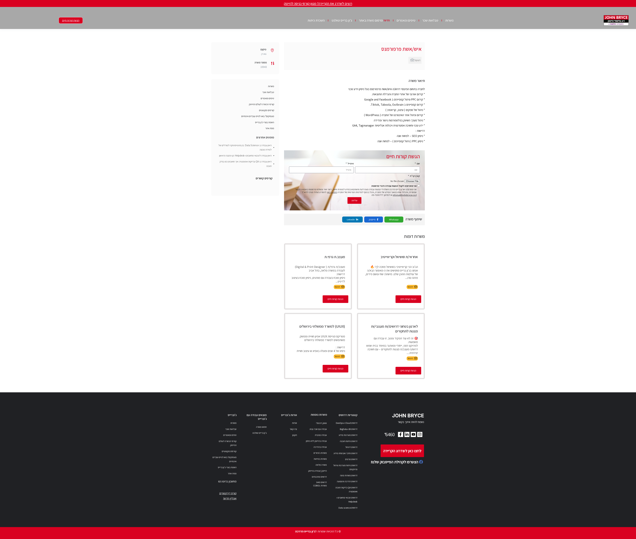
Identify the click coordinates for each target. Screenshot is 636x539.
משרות (449, 20)
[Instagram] (419, 434)
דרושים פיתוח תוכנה (348, 441)
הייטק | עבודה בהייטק (317, 470)
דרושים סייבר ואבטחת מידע (345, 453)
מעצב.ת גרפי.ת (334, 256)
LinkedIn (351, 219)
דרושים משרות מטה (348, 475)
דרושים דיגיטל (351, 447)
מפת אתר (269, 128)
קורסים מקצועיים (266, 110)
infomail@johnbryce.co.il (405, 195)
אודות (294, 422)
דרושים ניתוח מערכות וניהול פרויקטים (345, 467)
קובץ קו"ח (414, 175)
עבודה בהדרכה (320, 446)
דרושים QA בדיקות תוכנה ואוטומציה (346, 489)
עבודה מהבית (321, 435)
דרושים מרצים (351, 459)
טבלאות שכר (430, 20)
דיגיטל (417, 60)
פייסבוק (372, 219)
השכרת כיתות (316, 20)
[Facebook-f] (400, 434)
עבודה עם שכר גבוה (318, 429)
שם (418, 163)
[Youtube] (413, 434)
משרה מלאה (321, 464)
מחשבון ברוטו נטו (227, 481)
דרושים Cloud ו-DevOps (346, 422)
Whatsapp (394, 219)
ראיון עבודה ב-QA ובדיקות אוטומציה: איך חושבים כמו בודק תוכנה (246, 163)
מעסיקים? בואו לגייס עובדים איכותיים (257, 116)
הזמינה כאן (332, 192)
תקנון (294, 435)
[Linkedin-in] (407, 434)
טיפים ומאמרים (406, 20)
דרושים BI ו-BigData (348, 429)
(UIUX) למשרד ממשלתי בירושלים (322, 326)
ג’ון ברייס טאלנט (342, 20)
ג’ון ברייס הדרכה (305, 531)
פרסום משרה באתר (374, 20)
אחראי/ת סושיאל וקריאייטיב (399, 256)
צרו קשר (293, 429)
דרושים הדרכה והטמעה (347, 481)
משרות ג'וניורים (320, 452)
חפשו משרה (261, 426)
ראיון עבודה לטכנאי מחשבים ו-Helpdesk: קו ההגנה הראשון (245, 155)
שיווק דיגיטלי (321, 423)
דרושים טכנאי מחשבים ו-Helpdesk (346, 499)
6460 (389, 434)
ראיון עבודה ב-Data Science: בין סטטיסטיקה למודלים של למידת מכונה (245, 147)
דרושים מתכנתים (319, 476)
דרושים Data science (348, 507)
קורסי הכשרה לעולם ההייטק (261, 104)
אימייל (350, 163)
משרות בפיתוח (320, 458)
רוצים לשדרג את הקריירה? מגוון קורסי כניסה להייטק (318, 3)
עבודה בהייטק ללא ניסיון (316, 441)
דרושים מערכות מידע (348, 435)
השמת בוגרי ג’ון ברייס (264, 122)
